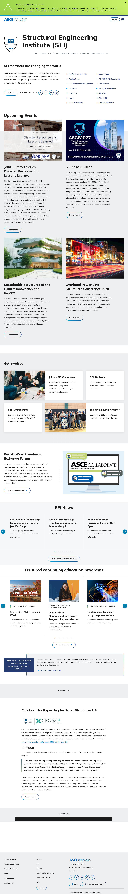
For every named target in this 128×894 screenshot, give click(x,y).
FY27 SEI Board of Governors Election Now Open (102, 523)
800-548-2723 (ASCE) (77, 864)
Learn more (74, 215)
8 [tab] (69, 551)
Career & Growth (11, 859)
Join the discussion (16, 490)
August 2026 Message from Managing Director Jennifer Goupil (63, 523)
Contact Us (73, 871)
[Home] (36, 53)
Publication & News (11, 864)
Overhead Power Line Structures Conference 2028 (87, 287)
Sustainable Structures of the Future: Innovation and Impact (27, 289)
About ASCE (9, 883)
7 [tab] (67, 551)
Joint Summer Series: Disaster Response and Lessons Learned (22, 171)
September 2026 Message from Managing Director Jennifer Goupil (25, 523)
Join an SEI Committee (62, 377)
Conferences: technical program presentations (101, 613)
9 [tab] (71, 551)
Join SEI (11, 92)
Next (125, 531)
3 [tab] (59, 551)
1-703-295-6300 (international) (81, 867)
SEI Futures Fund (18, 409)
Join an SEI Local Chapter (105, 409)
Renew (39, 868)
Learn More (13, 229)
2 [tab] (57, 551)
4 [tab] (61, 551)
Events (7, 874)
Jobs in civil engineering (45, 873)
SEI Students (97, 377)
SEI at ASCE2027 (79, 167)
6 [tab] (65, 551)
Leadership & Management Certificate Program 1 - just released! (64, 616)
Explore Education (11, 869)
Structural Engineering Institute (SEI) (95, 53)
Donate (39, 859)
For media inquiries (43, 878)
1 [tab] (55, 551)
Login (114, 19)
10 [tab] (73, 551)
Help (38, 882)
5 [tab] (63, 551)
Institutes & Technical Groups (65, 53)
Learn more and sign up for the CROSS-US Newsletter (45, 742)
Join (37, 864)
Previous (3, 531)
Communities (44, 53)
